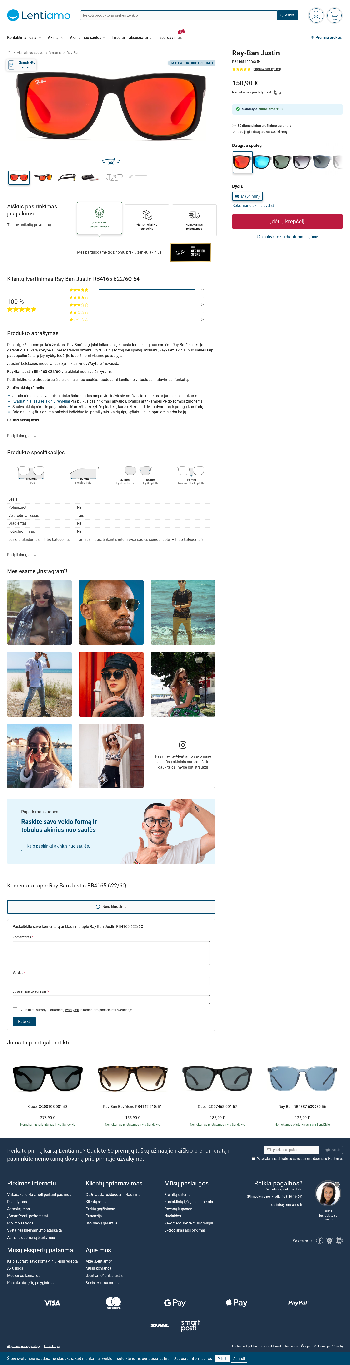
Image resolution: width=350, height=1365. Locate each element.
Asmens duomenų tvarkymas (31, 1237)
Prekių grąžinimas (100, 1209)
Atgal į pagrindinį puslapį (23, 1346)
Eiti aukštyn (52, 1346)
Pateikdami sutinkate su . (300, 1159)
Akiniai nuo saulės (30, 53)
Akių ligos (15, 1268)
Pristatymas (17, 1201)
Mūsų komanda (98, 1268)
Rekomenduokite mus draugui (188, 1223)
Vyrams (55, 53)
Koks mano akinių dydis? (253, 205)
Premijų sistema (177, 1194)
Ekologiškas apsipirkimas (185, 1230)
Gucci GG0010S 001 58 (47, 1107)
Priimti (222, 1359)
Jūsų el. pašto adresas (31, 992)
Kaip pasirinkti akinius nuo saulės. (58, 846)
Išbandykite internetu (26, 65)
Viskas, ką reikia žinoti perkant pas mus (39, 1194)
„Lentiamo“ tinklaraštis (104, 1275)
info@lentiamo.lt (289, 1205)
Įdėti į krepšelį (287, 221)
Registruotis (331, 1150)
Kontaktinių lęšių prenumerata (188, 1201)
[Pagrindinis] (9, 52)
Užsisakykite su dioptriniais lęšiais (287, 236)
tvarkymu (72, 1010)
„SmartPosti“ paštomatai (27, 1216)
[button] (19, 178)
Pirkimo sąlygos (20, 1223)
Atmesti (239, 1359)
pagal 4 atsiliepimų (267, 69)
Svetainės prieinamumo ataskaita (34, 1230)
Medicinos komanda (23, 1275)
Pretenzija (94, 1216)
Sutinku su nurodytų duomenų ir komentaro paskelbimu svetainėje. (76, 1010)
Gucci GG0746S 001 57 (217, 1107)
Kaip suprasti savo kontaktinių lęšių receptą (42, 1261)
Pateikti (24, 1021)
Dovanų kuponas (178, 1209)
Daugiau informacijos (193, 1358)
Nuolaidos (172, 1216)
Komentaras (23, 937)
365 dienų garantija (101, 1223)
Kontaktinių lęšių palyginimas (31, 1283)
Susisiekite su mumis (103, 1283)
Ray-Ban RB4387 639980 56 (302, 1107)
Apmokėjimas (18, 1209)
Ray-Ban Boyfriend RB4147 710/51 (132, 1107)
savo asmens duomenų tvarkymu (317, 1159)
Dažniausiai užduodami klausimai (113, 1194)
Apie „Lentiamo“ (99, 1261)
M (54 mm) (250, 196)
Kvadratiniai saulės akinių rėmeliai (41, 401)
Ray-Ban (73, 53)
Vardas (19, 973)
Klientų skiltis (96, 1201)
